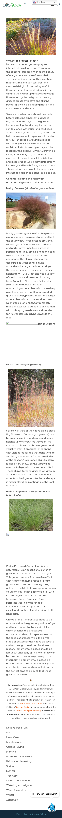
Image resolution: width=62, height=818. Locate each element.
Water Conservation (18, 780)
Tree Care (12, 775)
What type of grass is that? (22, 60)
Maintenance (13, 742)
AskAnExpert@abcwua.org (28, 711)
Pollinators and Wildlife (19, 756)
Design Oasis (22, 707)
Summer (11, 771)
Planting (11, 751)
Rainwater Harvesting (19, 761)
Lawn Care (12, 737)
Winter (10, 795)
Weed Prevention (16, 790)
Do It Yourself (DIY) (17, 727)
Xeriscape (12, 799)
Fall (8, 732)
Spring (10, 766)
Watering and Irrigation (19, 785)
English (40, 2)
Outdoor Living (15, 747)
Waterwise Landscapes (31, 703)
